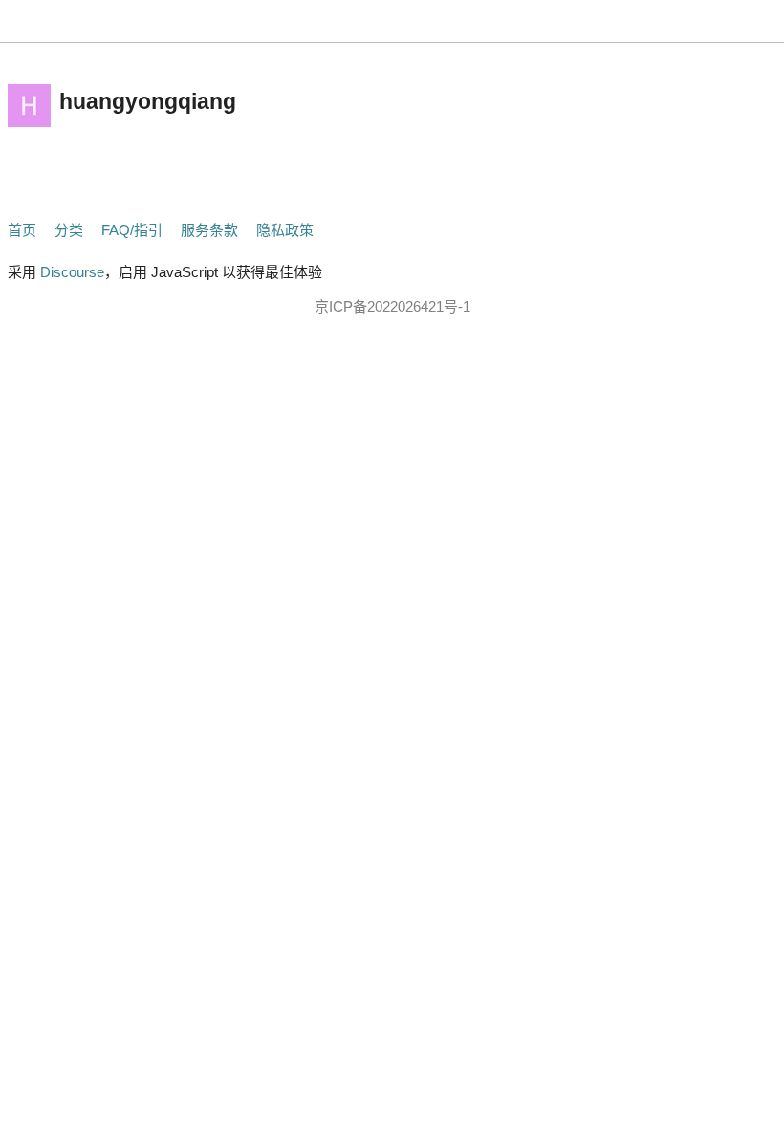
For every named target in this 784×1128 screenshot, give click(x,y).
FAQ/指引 (132, 230)
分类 (68, 230)
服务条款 (209, 230)
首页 (22, 230)
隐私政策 (285, 230)
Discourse (72, 272)
